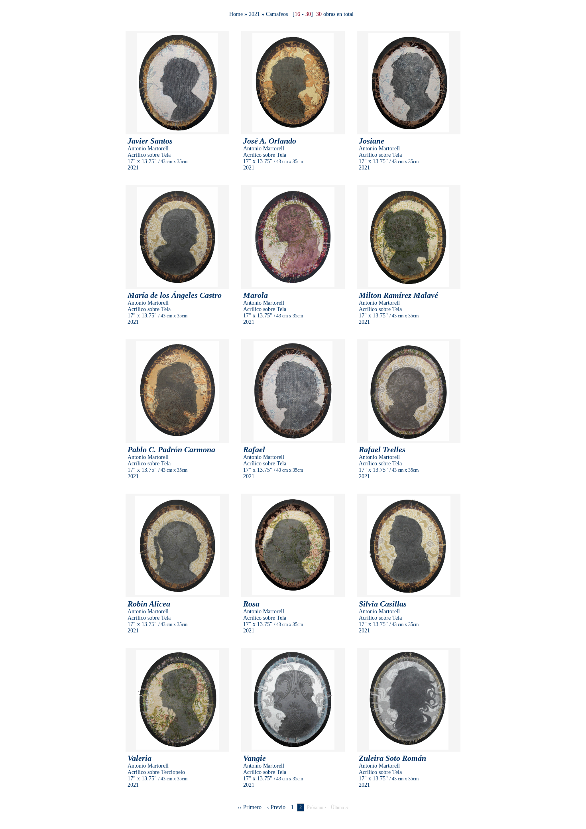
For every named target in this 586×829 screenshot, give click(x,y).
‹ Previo (276, 807)
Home (236, 14)
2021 (254, 14)
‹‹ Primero (250, 807)
